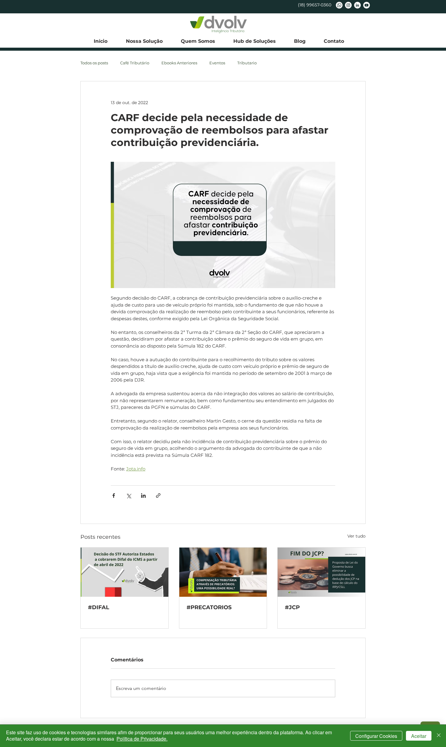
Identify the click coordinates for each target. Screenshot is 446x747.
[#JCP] (321, 572)
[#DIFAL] (124, 572)
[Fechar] (438, 735)
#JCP (292, 607)
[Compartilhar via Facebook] (114, 495)
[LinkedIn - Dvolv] (357, 5)
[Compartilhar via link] (158, 495)
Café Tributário (134, 62)
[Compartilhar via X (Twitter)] (128, 495)
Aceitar (418, 735)
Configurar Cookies (376, 735)
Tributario (247, 62)
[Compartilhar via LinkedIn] (143, 495)
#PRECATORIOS (209, 607)
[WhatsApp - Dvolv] (339, 5)
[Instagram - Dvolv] (348, 5)
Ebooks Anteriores (179, 62)
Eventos (217, 62)
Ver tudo (356, 536)
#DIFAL (98, 607)
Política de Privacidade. (142, 738)
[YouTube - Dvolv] (366, 5)
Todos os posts (94, 62)
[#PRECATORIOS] (223, 572)
